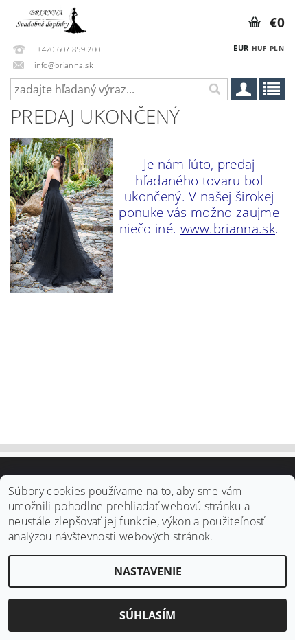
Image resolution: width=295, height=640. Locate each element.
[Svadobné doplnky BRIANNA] (50, 18)
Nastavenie (148, 571)
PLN (277, 48)
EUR (240, 48)
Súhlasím (147, 615)
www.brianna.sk (227, 228)
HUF (259, 48)
